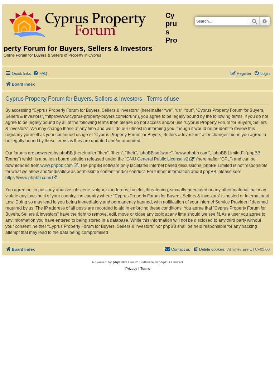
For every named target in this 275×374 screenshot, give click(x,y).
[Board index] (84, 22)
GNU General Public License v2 (157, 159)
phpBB (118, 262)
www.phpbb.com (56, 165)
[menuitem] (40, 73)
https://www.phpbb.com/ (28, 177)
